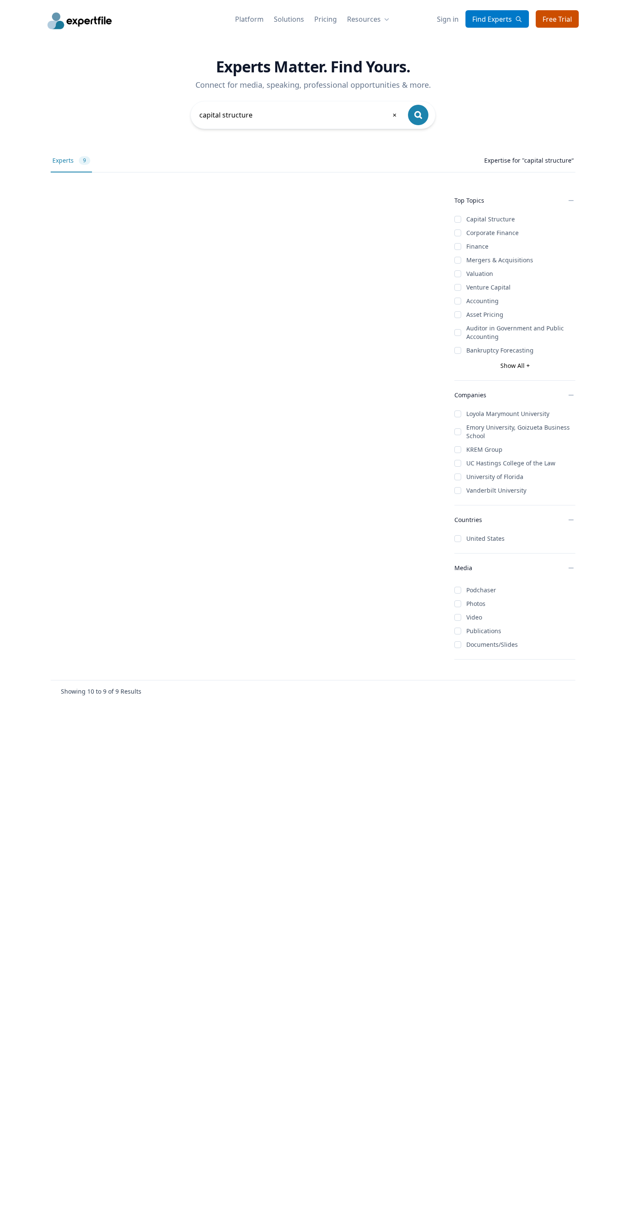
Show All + (515, 366)
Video (474, 617)
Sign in (448, 19)
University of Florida (494, 477)
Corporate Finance (492, 233)
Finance (477, 246)
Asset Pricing (484, 314)
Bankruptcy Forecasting (500, 350)
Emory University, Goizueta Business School (518, 431)
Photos (475, 604)
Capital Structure (490, 219)
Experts (69, 160)
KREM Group (484, 449)
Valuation (479, 274)
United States (485, 538)
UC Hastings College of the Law (510, 463)
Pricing (325, 19)
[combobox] (298, 114)
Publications (483, 631)
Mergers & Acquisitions (499, 260)
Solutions (289, 19)
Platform (249, 19)
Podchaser (481, 590)
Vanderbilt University (496, 490)
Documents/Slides (492, 644)
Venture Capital (488, 287)
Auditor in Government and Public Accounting (515, 332)
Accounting (482, 301)
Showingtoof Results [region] (101, 691)
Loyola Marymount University (507, 414)
